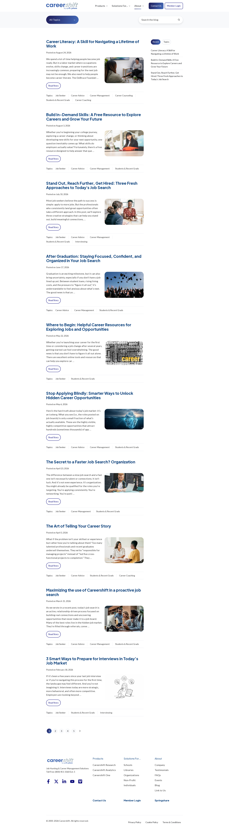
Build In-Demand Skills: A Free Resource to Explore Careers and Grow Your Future (93, 116)
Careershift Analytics (104, 770)
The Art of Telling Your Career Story (78, 526)
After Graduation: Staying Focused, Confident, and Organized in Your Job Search (93, 258)
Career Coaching (83, 100)
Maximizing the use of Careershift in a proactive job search (93, 592)
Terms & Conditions (172, 822)
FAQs (158, 775)
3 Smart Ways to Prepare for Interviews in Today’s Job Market (92, 660)
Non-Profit (130, 780)
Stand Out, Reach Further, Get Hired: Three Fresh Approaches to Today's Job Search (91, 185)
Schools (128, 764)
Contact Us (156, 5)
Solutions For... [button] (120, 5)
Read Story (53, 85)
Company (160, 764)
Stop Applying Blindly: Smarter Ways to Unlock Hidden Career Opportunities (89, 395)
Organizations (131, 775)
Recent (156, 42)
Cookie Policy (151, 822)
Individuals (130, 785)
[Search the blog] (179, 19)
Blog (157, 785)
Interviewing (81, 241)
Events (158, 780)
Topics (166, 42)
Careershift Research (104, 764)
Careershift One (101, 775)
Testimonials (162, 770)
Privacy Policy (134, 822)
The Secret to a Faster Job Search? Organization (90, 461)
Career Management (100, 95)
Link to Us (160, 790)
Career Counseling (124, 95)
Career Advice (78, 95)
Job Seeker (60, 95)
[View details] (48, 781)
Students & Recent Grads (58, 100)
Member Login (174, 5)
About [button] (137, 5)
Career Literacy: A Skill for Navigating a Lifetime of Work (92, 43)
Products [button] (100, 5)
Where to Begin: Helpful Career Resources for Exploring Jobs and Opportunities (88, 326)
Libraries (128, 770)
